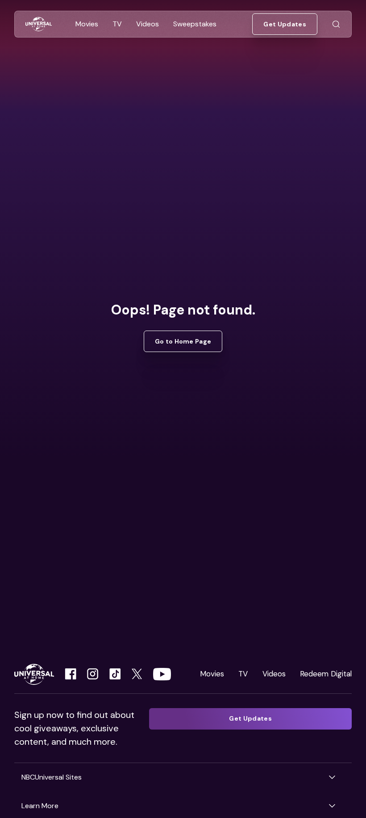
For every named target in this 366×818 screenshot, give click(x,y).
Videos (274, 674)
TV (243, 674)
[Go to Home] (38, 24)
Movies (212, 674)
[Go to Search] (336, 24)
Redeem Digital (326, 674)
